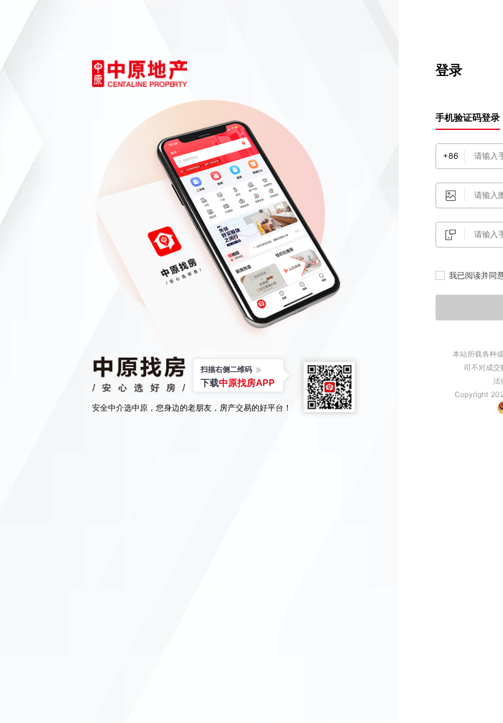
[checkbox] (440, 276)
